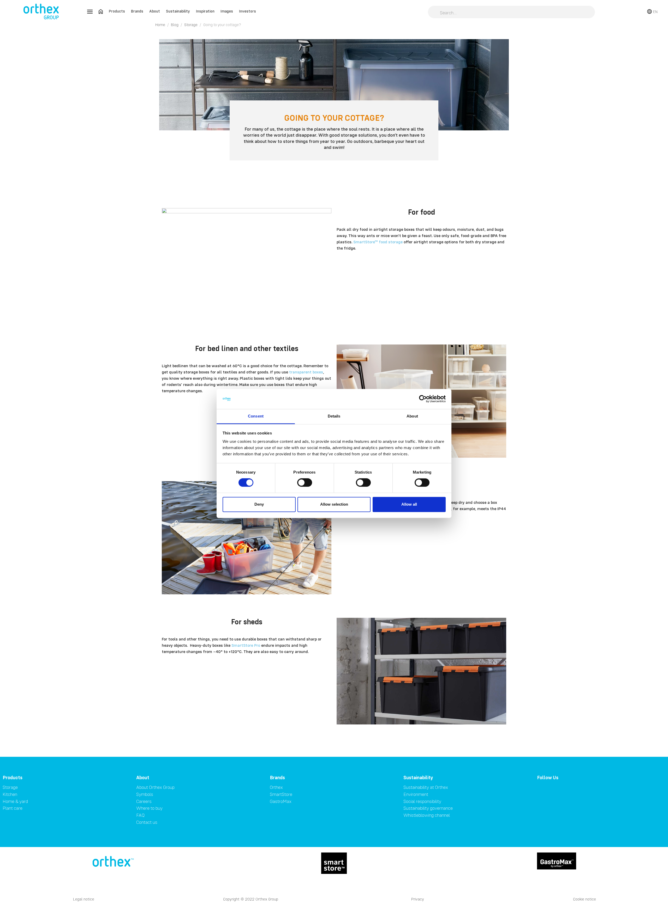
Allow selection (334, 504)
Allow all (409, 504)
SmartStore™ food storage (378, 241)
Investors (247, 11)
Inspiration (205, 11)
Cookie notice (584, 899)
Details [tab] (334, 416)
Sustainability (178, 11)
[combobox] (511, 12)
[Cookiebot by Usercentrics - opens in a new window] (423, 399)
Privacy (417, 899)
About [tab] (412, 416)
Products (117, 11)
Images (226, 11)
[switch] (304, 483)
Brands (137, 11)
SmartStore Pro (245, 645)
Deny (259, 504)
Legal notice (83, 899)
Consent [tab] (256, 416)
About (154, 11)
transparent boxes (306, 371)
